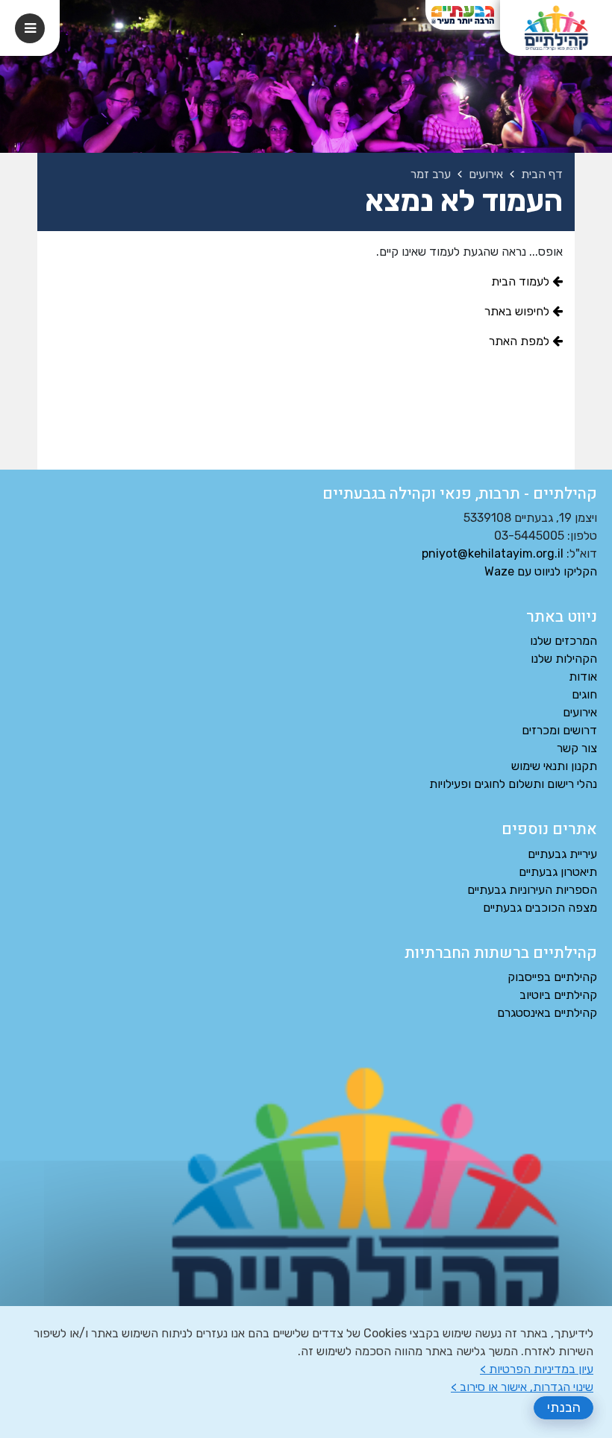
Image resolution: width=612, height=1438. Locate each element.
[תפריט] (30, 28)
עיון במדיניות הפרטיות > (536, 1369)
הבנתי (564, 1407)
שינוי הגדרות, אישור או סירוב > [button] (522, 1387)
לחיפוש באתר (518, 311)
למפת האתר (520, 341)
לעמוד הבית (521, 281)
